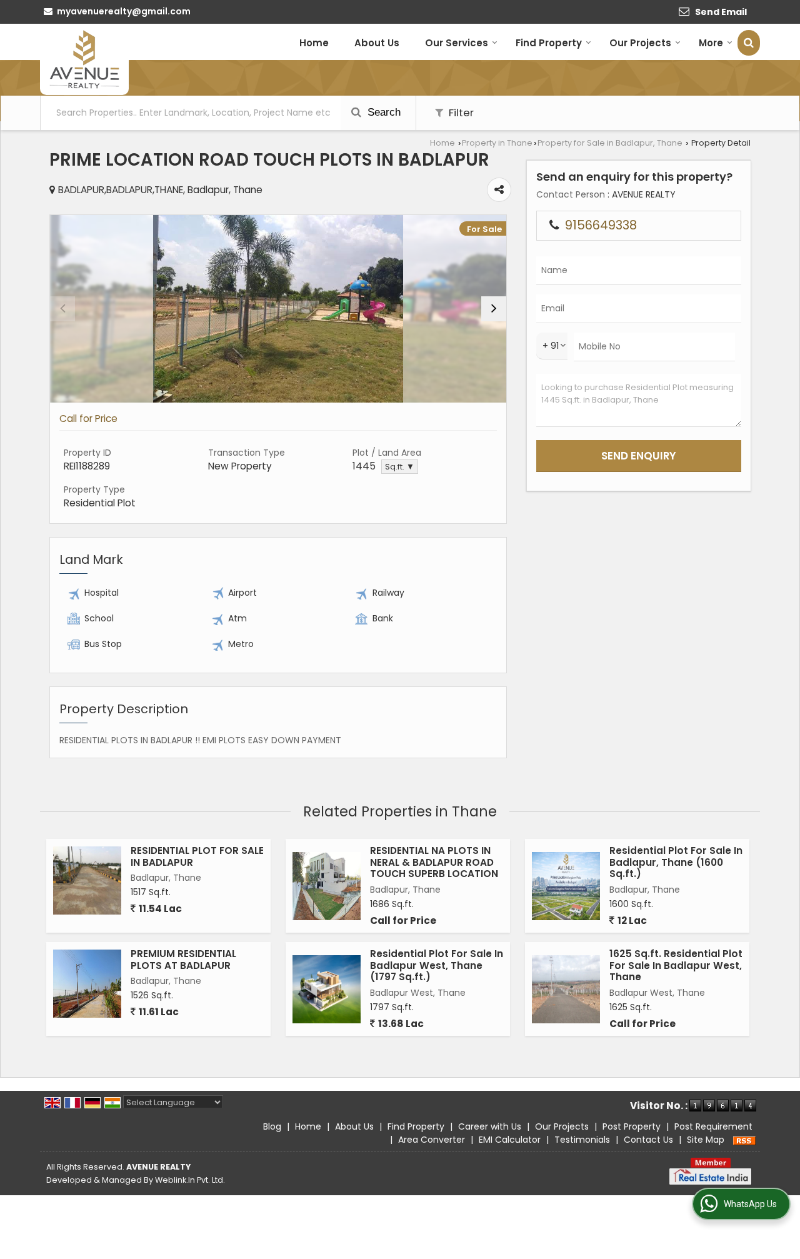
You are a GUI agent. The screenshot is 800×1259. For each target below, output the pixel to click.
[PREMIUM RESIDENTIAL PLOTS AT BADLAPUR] (87, 984)
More (711, 42)
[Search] (749, 43)
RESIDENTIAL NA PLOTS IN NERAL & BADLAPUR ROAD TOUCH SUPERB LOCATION (434, 862)
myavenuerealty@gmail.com (124, 11)
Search (382, 112)
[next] (493, 308)
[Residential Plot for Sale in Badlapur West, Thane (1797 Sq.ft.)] (326, 989)
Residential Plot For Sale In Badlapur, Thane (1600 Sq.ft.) (675, 862)
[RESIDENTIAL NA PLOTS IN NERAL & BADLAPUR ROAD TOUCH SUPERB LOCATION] (326, 886)
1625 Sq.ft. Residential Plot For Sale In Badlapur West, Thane (675, 965)
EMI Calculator (510, 1139)
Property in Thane (497, 143)
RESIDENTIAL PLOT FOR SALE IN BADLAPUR (197, 856)
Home (314, 42)
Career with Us (489, 1126)
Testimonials (582, 1139)
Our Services (456, 42)
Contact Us (648, 1139)
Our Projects (640, 42)
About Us (376, 42)
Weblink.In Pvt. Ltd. (190, 1180)
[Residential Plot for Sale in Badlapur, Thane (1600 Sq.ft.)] (566, 886)
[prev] (62, 308)
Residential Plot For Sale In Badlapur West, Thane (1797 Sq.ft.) (436, 965)
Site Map (705, 1139)
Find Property (549, 42)
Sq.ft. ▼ (399, 466)
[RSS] (744, 1139)
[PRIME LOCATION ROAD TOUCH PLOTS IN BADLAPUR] (278, 309)
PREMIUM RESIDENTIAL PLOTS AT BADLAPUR (183, 959)
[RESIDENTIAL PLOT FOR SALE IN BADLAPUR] (87, 880)
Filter (460, 112)
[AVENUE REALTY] (84, 59)
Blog (272, 1126)
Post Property (631, 1126)
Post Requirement (713, 1126)
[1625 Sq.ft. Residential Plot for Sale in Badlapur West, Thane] (566, 989)
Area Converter (431, 1139)
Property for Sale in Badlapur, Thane (610, 143)
